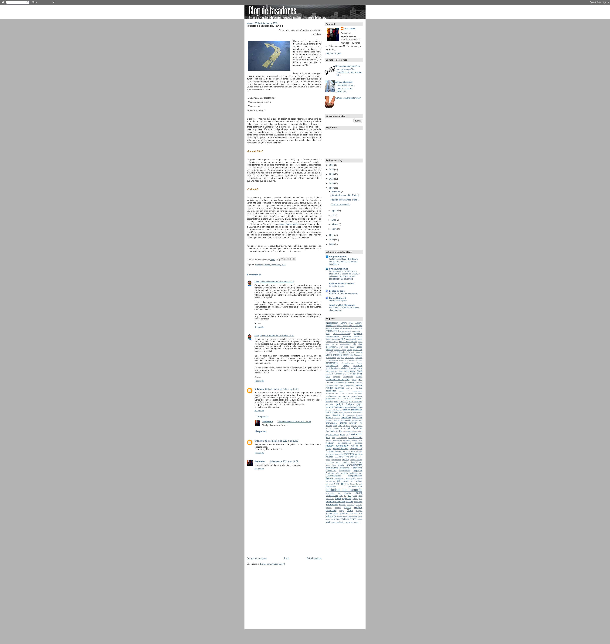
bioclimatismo (332, 347)
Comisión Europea (355, 360)
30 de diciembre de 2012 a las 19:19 (281, 389)
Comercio (342, 360)
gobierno (346, 410)
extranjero (259, 265)
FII (345, 399)
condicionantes (345, 368)
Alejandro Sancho (341, 326)
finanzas (358, 399)
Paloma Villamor (356, 459)
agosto (335, 210)
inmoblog (329, 420)
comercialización (332, 360)
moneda (359, 451)
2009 (331, 244)
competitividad (332, 366)
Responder (259, 327)
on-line (359, 457)
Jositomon (267, 421)
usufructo (358, 513)
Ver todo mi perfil (333, 53)
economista (340, 382)
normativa (349, 454)
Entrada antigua (314, 558)
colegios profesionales (345, 358)
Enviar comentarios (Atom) (272, 564)
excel (351, 393)
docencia (359, 376)
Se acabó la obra (336, 286)
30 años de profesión (340, 204)
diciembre (336, 191)
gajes (359, 404)
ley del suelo (332, 434)
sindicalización (331, 486)
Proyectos (330, 473)
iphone (329, 426)
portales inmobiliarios (352, 462)
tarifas (355, 499)
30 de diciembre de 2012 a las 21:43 (294, 421)
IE (343, 415)
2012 (331, 188)
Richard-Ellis (330, 481)
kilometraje (347, 431)
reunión (359, 478)
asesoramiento (332, 336)
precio (341, 465)
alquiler (329, 328)
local (328, 437)
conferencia (357, 368)
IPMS (335, 426)
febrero (335, 224)
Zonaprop (356, 522)
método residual (340, 448)
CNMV (345, 355)
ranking (344, 473)
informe (329, 417)
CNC (340, 355)
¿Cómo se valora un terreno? (347, 98)
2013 (331, 183)
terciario (329, 508)
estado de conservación (350, 391)
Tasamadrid (275, 265)
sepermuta (330, 484)
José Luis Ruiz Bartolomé (342, 305)
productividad (332, 468)
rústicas (359, 481)
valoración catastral (344, 516)
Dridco (354, 380)
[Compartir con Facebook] (291, 258)
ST (345, 496)
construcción (349, 371)
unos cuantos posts (288, 224)
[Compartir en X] (288, 258)
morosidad (329, 454)
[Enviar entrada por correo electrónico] (278, 260)
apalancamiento (346, 331)
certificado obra (343, 352)
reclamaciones (356, 473)
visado (360, 519)
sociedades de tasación (338, 493)
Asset (335, 339)
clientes (334, 355)
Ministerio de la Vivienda (345, 451)
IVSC (348, 426)
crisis (359, 371)
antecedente (357, 328)
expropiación (356, 396)
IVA (343, 426)
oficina (346, 457)
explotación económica (337, 396)
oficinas (353, 457)
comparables (332, 363)
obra (341, 457)
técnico (342, 505)
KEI (337, 431)
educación (349, 382)
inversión (353, 423)
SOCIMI (358, 493)
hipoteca (336, 412)
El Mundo (358, 382)
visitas (334, 522)
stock (360, 496)
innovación (346, 420)
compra (346, 366)
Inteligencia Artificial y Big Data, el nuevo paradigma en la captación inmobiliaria (343, 261)
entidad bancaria (335, 388)
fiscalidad (329, 401)
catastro (329, 350)
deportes (336, 376)
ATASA (341, 339)
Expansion (358, 393)
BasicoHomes (345, 344)
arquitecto (358, 334)
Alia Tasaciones (356, 326)
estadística (331, 391)
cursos (346, 374)
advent (343, 323)
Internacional (331, 423)
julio (334, 215)
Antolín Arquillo (332, 331)
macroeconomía (355, 438)
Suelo (338, 498)
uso (351, 513)
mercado (358, 443)
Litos (256, 281)
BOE (346, 347)
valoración (331, 516)
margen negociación (334, 440)
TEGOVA (359, 505)
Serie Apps (339, 484)
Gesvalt (328, 410)
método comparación (337, 445)
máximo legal (357, 440)
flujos (336, 401)
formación (344, 401)
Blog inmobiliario (337, 256)
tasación (330, 501)
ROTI (352, 481)
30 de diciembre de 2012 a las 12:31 (277, 335)
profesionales (346, 468)
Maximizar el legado (338, 300)
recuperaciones (355, 475)
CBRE (349, 350)
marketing (346, 440)
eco (360, 379)
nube (336, 457)
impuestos (350, 415)
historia (343, 412)
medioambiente (344, 443)
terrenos (347, 508)
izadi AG (354, 426)
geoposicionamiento (353, 407)
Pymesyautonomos (338, 269)
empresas (345, 385)
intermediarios (357, 420)
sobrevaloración (355, 486)
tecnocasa (350, 505)
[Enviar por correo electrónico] (282, 258)
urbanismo (344, 513)
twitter (336, 513)
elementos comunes (333, 385)
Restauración (351, 478)
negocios (338, 454)
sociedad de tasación (344, 490)
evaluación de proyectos (336, 393)
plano (338, 462)
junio (334, 220)
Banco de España (348, 341)
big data (358, 344)
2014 (331, 179)
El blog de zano (337, 291)
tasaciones (340, 501)
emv (351, 385)
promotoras (331, 470)
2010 (331, 240)
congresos (339, 371)
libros (342, 434)
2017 (331, 165)
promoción (357, 468)
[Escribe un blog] (285, 258)
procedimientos (354, 465)
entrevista (358, 388)
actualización (332, 323)
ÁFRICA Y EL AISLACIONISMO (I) (343, 293)
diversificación (348, 376)
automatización (351, 339)
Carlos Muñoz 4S (337, 298)
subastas (330, 499)
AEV (351, 323)
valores (337, 519)
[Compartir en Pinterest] (294, 258)
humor (328, 415)
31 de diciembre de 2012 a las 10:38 (281, 441)
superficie (346, 498)
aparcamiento (357, 331)
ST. (349, 495)
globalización (337, 410)
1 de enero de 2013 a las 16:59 (284, 461)
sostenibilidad (332, 496)
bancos (335, 344)
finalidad (350, 399)
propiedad (357, 470)
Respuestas (263, 416)
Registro (329, 478)
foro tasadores (355, 401)
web (350, 522)
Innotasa (337, 420)
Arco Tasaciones (341, 334)
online (328, 459)
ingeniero (336, 418)
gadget (339, 404)
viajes (353, 519)
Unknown (259, 389)
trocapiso (359, 511)
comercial (359, 358)
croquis (328, 374)
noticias (358, 454)
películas (330, 462)
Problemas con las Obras (341, 283)
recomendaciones (333, 476)
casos (359, 347)
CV (351, 374)
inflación (359, 415)
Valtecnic (345, 519)
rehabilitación (340, 478)
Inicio (286, 558)
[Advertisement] (271, 534)
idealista (336, 415)
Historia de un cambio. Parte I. (345, 200)
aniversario (347, 328)
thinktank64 (331, 510)
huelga (359, 412)
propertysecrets (344, 470)
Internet (343, 423)
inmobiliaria (346, 417)
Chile (328, 355)
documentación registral (337, 379)
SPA (341, 496)
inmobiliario (357, 418)
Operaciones (336, 459)
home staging (351, 412)
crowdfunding (338, 374)
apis (327, 334)
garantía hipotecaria (335, 407)
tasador (349, 501)
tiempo (341, 511)
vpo (346, 522)
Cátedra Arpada (340, 350)
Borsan (352, 347)
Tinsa (283, 265)
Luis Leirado (342, 438)
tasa (360, 499)
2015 (331, 174)
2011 (331, 235)
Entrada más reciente (257, 558)
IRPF (340, 426)
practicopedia (331, 465)
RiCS (338, 481)
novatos (329, 457)
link (347, 435)
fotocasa (329, 404)
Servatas (359, 484)
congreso (330, 371)
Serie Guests (350, 484)
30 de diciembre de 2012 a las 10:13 (277, 281)
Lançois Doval (357, 431)
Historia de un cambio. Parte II (265, 25)
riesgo (346, 481)
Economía (330, 382)
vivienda (340, 522)
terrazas (338, 508)
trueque (329, 513)
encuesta (358, 385)
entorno (349, 388)
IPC (361, 423)
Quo (337, 473)
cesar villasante (356, 352)
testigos (358, 507)
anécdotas (337, 328)
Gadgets (350, 404)
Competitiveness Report (352, 363)
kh (340, 431)
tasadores (358, 502)
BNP (341, 347)
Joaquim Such (339, 428)
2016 (331, 169)
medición (330, 443)
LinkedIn (267, 265)
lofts (333, 438)
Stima (355, 496)
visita (328, 522)
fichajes (339, 399)
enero (334, 229)
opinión (345, 459)
